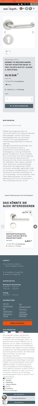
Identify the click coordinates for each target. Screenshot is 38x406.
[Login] (18, 4)
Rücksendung (23, 314)
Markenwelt (22, 316)
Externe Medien (11, 384)
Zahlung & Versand (25, 307)
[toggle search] (25, 4)
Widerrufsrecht (7, 314)
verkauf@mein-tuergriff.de (14, 272)
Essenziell (9, 378)
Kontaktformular (8, 306)
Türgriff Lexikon (7, 311)
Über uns (6, 304)
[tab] (19, 120)
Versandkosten (20, 81)
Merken (9, 84)
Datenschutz (23, 309)
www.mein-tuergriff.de (12, 274)
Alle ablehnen (19, 402)
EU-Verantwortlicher (12, 125)
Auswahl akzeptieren (19, 398)
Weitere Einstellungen (10, 390)
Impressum (22, 312)
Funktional (9, 388)
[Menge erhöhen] (31, 97)
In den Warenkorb (20, 106)
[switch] (4, 403)
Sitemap (5, 316)
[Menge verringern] (31, 100)
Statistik (8, 380)
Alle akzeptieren (19, 394)
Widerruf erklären (17, 323)
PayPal (8, 386)
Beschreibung (8, 120)
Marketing (9, 382)
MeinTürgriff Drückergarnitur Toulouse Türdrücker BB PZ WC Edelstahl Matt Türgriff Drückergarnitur (16, 236)
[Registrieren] (22, 4)
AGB (20, 304)
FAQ (4, 309)
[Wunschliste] (28, 4)
